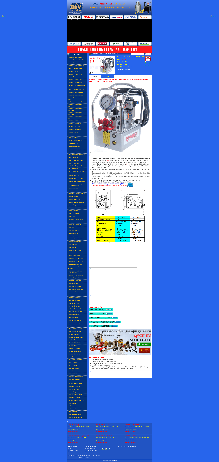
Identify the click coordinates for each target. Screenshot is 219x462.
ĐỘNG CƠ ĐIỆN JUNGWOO (75, 408)
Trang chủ (95, 53)
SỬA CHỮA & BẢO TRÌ (90, 448)
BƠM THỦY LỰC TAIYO (74, 386)
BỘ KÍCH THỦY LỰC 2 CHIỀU (75, 101)
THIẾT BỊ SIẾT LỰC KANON (75, 417)
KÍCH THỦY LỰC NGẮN (74, 77)
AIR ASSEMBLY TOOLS (74, 221)
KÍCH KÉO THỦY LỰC (74, 134)
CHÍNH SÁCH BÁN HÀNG (73, 450)
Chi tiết (95, 76)
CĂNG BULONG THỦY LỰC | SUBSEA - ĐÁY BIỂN (75, 272)
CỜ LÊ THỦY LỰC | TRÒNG (75, 253)
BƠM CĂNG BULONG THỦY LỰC (76, 275)
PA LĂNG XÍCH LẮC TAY (74, 340)
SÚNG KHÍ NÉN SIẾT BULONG (76, 294)
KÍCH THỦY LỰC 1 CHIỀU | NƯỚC (76, 65)
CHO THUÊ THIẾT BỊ (89, 451)
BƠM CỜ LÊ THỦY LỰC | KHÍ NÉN (76, 258)
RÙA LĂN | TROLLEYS (74, 373)
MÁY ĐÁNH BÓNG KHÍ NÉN (75, 311)
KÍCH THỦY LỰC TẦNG (74, 126)
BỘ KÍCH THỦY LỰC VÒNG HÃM (76, 89)
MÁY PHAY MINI (72, 406)
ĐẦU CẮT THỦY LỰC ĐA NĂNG (76, 166)
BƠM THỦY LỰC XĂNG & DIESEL (76, 205)
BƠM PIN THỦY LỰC (73, 196)
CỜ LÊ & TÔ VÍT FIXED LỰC (75, 238)
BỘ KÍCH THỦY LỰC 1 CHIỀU (75, 68)
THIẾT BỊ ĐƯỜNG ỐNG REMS (76, 376)
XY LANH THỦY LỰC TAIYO (75, 383)
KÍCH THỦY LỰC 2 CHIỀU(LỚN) (76, 95)
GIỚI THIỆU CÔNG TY (72, 446)
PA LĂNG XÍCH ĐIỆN (73, 345)
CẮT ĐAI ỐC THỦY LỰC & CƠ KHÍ (77, 154)
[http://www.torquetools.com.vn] (102, 449)
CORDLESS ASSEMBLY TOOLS (76, 224)
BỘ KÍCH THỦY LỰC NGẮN (75, 79)
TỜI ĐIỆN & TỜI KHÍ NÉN (74, 348)
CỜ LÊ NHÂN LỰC (73, 244)
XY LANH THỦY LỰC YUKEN (75, 394)
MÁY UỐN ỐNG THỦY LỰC (75, 331)
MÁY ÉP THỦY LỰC (73, 325)
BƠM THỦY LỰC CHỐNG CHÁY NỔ (77, 193)
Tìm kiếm (147, 54)
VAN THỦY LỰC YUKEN (74, 389)
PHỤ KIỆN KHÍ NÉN (73, 317)
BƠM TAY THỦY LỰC (74, 175)
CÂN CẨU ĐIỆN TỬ (73, 371)
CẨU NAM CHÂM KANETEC (75, 359)
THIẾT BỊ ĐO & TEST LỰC (75, 241)
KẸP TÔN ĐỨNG (73, 365)
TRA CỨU (70, 451)
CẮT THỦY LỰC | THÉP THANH (76, 160)
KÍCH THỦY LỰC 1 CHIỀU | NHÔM (76, 62)
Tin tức (69, 448)
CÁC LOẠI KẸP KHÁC (74, 368)
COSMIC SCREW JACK (74, 146)
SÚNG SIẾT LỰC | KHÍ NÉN (75, 280)
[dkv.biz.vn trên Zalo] (148, 63)
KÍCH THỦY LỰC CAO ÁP (75, 123)
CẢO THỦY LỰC (73, 151)
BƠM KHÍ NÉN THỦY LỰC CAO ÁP (77, 202)
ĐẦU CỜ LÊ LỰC (73, 247)
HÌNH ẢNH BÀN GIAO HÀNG (91, 450)
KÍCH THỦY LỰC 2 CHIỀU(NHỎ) (76, 92)
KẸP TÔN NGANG (73, 362)
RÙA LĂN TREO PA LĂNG (75, 356)
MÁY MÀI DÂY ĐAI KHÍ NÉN (75, 309)
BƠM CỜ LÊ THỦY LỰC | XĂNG (76, 261)
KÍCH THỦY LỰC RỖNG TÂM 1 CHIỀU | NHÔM (75, 109)
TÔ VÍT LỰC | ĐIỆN (73, 210)
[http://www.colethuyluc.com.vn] (109, 449)
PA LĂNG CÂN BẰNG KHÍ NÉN (76, 337)
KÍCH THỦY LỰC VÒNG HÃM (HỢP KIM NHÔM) (76, 86)
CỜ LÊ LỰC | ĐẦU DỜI (74, 230)
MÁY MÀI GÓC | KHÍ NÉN (74, 303)
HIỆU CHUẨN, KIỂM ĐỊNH (90, 446)
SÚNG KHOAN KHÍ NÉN (74, 300)
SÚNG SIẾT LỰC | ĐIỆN (74, 277)
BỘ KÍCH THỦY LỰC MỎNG (75, 74)
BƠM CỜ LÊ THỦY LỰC (74, 255)
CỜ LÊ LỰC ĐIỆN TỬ (74, 236)
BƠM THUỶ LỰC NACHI (74, 397)
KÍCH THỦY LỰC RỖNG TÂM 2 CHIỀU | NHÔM (75, 113)
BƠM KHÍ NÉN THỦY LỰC (75, 199)
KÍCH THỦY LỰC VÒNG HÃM (75, 82)
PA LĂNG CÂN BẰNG (74, 334)
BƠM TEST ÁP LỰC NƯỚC (75, 207)
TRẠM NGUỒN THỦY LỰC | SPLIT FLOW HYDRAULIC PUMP (76, 185)
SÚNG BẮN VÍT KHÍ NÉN (74, 297)
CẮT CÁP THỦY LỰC (74, 163)
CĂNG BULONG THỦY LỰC (75, 264)
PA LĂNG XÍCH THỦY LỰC (75, 351)
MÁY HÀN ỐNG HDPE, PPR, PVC (76, 414)
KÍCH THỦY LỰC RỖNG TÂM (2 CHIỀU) (75, 117)
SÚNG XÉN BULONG (74, 283)
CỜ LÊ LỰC (72, 227)
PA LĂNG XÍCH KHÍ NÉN (74, 354)
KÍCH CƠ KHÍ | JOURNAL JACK (76, 140)
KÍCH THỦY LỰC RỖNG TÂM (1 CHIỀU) (75, 105)
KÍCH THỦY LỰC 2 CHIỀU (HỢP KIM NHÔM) (76, 98)
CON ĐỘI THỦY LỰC (74, 137)
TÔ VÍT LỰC (72, 216)
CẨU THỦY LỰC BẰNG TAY (75, 328)
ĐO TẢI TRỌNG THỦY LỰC (75, 286)
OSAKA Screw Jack (74, 143)
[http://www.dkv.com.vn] (106, 449)
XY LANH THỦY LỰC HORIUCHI (76, 400)
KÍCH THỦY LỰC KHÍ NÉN (75, 129)
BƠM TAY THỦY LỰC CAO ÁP (76, 178)
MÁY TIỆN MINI (72, 403)
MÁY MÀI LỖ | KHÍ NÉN (74, 306)
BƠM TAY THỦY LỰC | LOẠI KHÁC (77, 181)
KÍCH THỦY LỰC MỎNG (74, 71)
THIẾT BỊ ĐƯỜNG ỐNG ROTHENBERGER (74, 380)
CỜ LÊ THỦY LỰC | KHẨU (75, 250)
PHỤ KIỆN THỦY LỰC (74, 292)
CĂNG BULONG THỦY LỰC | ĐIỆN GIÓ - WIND (76, 268)
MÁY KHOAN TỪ (73, 411)
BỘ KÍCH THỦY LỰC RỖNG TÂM (76, 120)
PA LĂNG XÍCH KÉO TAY (74, 342)
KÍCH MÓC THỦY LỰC (74, 132)
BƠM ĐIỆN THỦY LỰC (74, 188)
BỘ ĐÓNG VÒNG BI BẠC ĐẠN (76, 323)
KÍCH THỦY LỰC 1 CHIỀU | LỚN (76, 60)
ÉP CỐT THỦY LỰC (73, 168)
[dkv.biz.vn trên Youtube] (148, 58)
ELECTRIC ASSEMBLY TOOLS (76, 219)
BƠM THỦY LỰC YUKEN (74, 392)
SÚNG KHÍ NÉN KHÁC (74, 314)
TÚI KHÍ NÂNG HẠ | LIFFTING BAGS (77, 149)
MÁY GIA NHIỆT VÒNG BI (75, 320)
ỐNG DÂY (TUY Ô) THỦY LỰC (76, 289)
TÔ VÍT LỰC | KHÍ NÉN (74, 213)
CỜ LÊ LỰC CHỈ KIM (73, 233)
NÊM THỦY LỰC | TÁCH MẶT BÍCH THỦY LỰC (76, 172)
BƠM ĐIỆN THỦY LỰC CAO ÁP (76, 190)
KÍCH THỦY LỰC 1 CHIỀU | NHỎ (76, 57)
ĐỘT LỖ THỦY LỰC (73, 157)
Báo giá (108, 76)
